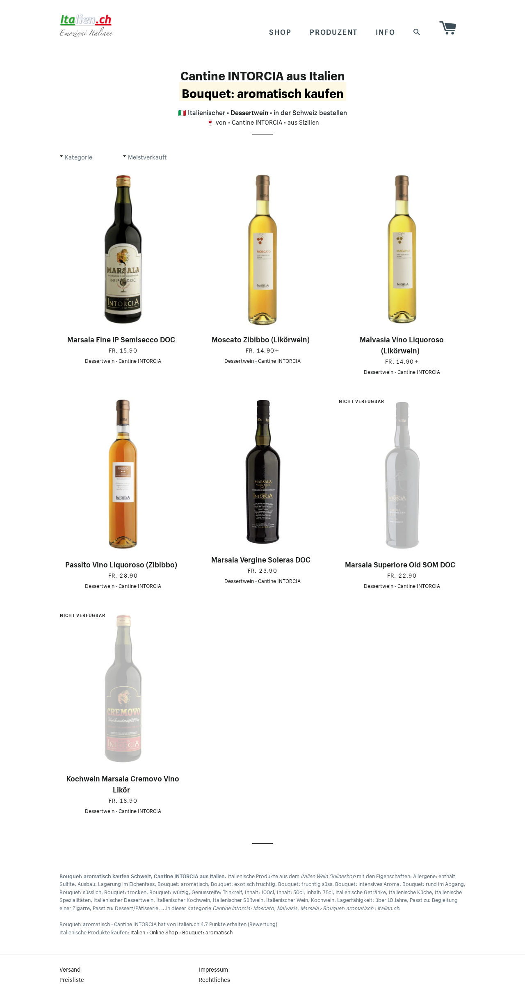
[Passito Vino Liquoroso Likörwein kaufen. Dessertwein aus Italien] (123, 474)
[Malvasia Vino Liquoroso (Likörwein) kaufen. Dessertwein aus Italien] (402, 249)
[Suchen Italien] (417, 31)
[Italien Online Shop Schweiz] (86, 25)
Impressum (213, 968)
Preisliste (71, 979)
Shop (280, 30)
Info (385, 30)
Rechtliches (214, 979)
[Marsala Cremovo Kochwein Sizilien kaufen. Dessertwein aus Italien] (123, 688)
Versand (69, 968)
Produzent (334, 30)
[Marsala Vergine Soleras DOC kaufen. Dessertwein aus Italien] (262, 472)
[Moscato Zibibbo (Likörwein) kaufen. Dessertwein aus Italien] (262, 249)
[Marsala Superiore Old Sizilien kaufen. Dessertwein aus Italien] (402, 474)
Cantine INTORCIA (257, 121)
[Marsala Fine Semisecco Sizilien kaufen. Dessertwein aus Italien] (123, 249)
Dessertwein (249, 111)
